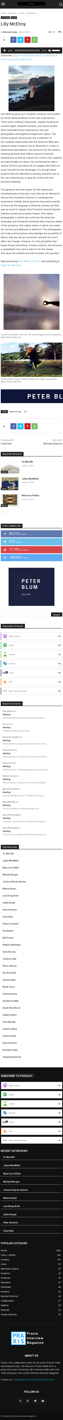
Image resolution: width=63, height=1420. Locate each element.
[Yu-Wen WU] (10, 466)
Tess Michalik (9, 1022)
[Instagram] (28, 1401)
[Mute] (49, 50)
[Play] (4, 50)
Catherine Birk (9, 1036)
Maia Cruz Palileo (30, 495)
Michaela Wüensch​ (52, 443)
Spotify (35, 55)
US (25, 411)
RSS (53, 55)
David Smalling (10, 1029)
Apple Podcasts (21, 55)
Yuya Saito (8, 917)
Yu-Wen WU (27, 462)
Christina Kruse (10, 994)
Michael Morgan (10, 874)
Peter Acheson (10, 910)
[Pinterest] (27, 40)
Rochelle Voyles (10, 1050)
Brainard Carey (10, 32)
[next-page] (7, 512)
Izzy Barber (8, 931)
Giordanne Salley (11, 1001)
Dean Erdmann (10, 1043)
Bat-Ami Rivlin (9, 973)
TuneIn (45, 55)
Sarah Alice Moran (11, 1008)
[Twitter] (20, 40)
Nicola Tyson (9, 987)
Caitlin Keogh (9, 902)
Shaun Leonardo (11, 924)
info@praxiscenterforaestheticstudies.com (33, 1379)
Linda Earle (6, 443)
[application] (31, 50)
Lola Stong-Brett (11, 895)
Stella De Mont (10, 1015)
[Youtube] (43, 1401)
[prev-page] (3, 512)
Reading (6, 714)
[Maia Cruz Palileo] (10, 500)
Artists (21, 13)
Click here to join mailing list (16, 59)
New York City (15, 411)
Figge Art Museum (11, 265)
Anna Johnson (10, 966)
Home (3, 13)
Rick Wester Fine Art (30, 261)
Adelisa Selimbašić (12, 945)
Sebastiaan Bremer (12, 1057)
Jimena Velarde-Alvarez (14, 881)
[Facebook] (13, 40)
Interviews (12, 13)
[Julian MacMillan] (10, 483)
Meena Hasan (9, 888)
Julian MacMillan (30, 479)
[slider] (56, 50)
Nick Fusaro (8, 938)
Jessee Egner (9, 980)
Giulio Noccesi (9, 952)
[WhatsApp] (34, 40)
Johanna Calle (9, 959)
